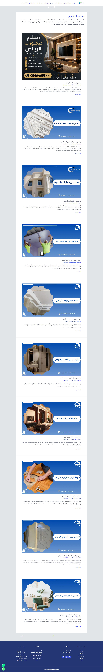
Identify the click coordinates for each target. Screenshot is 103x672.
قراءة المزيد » (78, 94)
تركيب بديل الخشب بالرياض (70, 378)
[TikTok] (48, 7)
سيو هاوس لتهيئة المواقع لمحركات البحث (51, 669)
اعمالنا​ (38, 3)
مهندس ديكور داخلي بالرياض (70, 615)
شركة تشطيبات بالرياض (72, 437)
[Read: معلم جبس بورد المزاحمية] (51, 241)
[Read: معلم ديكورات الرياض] (51, 56)
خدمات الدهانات (58, 3)
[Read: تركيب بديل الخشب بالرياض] (51, 359)
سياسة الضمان (32, 3)
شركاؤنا (81, 659)
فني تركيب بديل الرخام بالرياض (69, 555)
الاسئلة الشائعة (24, 3)
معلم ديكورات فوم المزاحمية (70, 142)
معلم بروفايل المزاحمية (72, 201)
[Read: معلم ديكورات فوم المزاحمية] (51, 122)
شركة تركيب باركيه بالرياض (71, 496)
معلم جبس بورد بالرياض (72, 319)
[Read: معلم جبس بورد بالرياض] (51, 300)
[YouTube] (51, 7)
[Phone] (3, 665)
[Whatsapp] (3, 669)
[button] (18, 3)
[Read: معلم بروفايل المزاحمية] (51, 181)
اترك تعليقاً (79, 85)
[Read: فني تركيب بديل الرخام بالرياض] (51, 536)
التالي (22, 636)
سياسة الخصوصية (44, 3)
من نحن (51, 3)
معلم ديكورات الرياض (73, 83)
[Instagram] (54, 7)
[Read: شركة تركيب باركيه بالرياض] (51, 477)
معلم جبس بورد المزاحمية (71, 260)
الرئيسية (73, 3)
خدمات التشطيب (66, 3)
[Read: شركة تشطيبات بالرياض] (51, 418)
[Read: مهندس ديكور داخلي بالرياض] (51, 595)
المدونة (81, 651)
